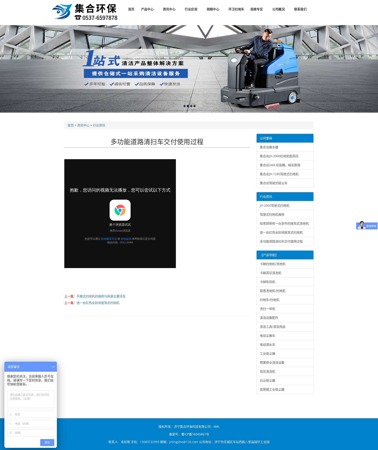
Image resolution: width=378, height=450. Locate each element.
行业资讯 (99, 125)
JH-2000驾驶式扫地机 (274, 205)
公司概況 (278, 9)
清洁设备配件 (269, 318)
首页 (131, 9)
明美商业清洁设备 (272, 362)
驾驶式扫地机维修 (272, 214)
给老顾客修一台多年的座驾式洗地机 (284, 223)
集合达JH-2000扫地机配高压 (279, 156)
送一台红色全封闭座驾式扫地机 (98, 303)
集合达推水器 (269, 147)
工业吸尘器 (267, 353)
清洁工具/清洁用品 (272, 326)
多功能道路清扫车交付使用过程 (281, 241)
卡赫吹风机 (267, 282)
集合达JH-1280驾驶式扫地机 (279, 174)
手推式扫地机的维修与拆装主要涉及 (101, 296)
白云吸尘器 (267, 380)
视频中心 (213, 9)
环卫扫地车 (236, 9)
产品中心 (147, 9)
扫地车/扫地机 (269, 300)
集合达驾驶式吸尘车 (273, 183)
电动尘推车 (267, 335)
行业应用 (191, 9)
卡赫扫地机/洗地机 (272, 264)
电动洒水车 (267, 344)
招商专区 (256, 9)
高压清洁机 (267, 371)
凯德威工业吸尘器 (272, 389)
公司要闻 (266, 138)
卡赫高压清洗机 (270, 273)
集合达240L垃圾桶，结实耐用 (280, 165)
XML (217, 426)
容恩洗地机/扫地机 (272, 291)
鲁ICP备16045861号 (195, 434)
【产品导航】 (269, 255)
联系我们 (300, 9)
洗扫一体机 (267, 309)
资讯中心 (169, 9)
